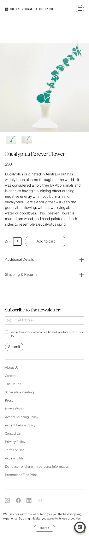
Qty (7, 241)
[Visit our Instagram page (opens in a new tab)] (7, 500)
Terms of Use (14, 450)
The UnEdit (13, 384)
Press (9, 400)
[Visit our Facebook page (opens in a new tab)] (18, 500)
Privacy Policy (15, 442)
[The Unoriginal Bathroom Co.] (29, 9)
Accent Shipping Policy (21, 417)
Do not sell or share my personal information (37, 467)
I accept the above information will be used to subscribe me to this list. (46, 334)
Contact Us (13, 433)
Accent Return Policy (20, 425)
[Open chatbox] (80, 527)
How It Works (14, 409)
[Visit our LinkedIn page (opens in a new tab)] (28, 500)
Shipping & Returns (21, 275)
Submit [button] (14, 347)
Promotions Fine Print (21, 475)
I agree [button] (44, 527)
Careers (11, 376)
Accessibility (14, 458)
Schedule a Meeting (19, 392)
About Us (11, 367)
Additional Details (19, 259)
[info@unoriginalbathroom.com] (39, 500)
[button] (80, 9)
